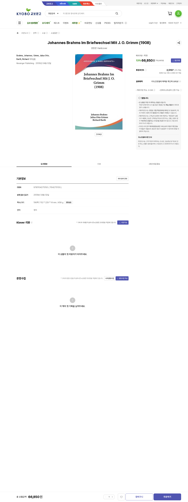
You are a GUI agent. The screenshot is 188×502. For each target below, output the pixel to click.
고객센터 (179, 3)
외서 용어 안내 (122, 179)
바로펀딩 (88, 23)
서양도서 (24, 33)
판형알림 (68, 202)
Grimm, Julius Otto (41, 55)
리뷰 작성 (124, 222)
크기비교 (99, 134)
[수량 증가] (112, 497)
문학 (34, 33)
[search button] (116, 13)
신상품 (98, 23)
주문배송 (163, 3)
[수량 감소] (105, 497)
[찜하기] (121, 496)
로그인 (146, 3)
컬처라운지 (118, 23)
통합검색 (51, 13)
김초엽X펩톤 (32, 23)
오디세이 (46, 23)
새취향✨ (76, 23)
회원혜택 (153, 3)
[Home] (18, 33)
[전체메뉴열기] (20, 23)
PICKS (107, 23)
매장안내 (171, 3)
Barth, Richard (23, 59)
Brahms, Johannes (24, 55)
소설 (43, 33)
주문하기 (167, 497)
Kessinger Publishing (25, 63)
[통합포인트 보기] (146, 70)
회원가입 (139, 3)
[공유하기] (179, 43)
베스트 (57, 23)
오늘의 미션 (153, 23)
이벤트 (66, 23)
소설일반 (54, 33)
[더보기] (125, 23)
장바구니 (139, 497)
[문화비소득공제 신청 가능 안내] (181, 90)
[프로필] (178, 13)
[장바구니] (169, 13)
